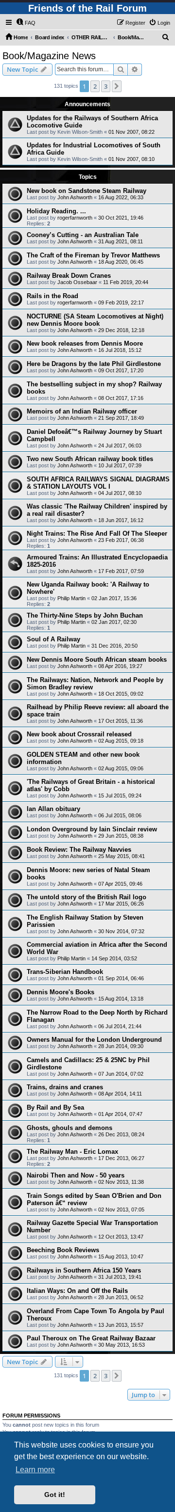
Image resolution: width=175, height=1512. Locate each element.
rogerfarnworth (74, 218)
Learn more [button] (35, 1469)
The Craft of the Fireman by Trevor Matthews (93, 255)
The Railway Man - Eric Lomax (72, 1151)
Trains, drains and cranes (65, 1087)
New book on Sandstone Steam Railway (86, 190)
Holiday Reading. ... (56, 211)
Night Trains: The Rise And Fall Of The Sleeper (97, 533)
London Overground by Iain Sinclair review (92, 829)
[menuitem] (25, 23)
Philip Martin (71, 598)
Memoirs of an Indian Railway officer (82, 411)
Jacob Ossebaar (77, 282)
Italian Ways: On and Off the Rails (77, 1290)
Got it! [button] (54, 1494)
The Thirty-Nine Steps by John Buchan (85, 615)
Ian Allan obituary (53, 808)
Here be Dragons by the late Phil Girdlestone (94, 363)
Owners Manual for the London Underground (94, 1039)
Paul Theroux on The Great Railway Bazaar (91, 1338)
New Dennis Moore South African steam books (97, 659)
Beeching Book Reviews (63, 1250)
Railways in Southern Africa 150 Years (84, 1270)
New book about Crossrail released (79, 734)
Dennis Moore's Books (60, 992)
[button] (117, 86)
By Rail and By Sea (55, 1107)
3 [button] (105, 86)
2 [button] (95, 86)
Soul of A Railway (53, 639)
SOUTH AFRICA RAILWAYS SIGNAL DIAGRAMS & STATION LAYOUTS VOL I (98, 483)
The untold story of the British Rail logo (86, 897)
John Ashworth (74, 197)
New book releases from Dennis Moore (85, 343)
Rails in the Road (52, 296)
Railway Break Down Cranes (69, 275)
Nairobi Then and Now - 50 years (75, 1175)
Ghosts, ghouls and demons (69, 1127)
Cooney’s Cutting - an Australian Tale (83, 235)
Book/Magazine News (49, 55)
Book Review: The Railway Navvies (79, 849)
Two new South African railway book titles (90, 458)
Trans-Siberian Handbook (65, 971)
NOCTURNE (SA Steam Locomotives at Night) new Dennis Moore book (95, 320)
